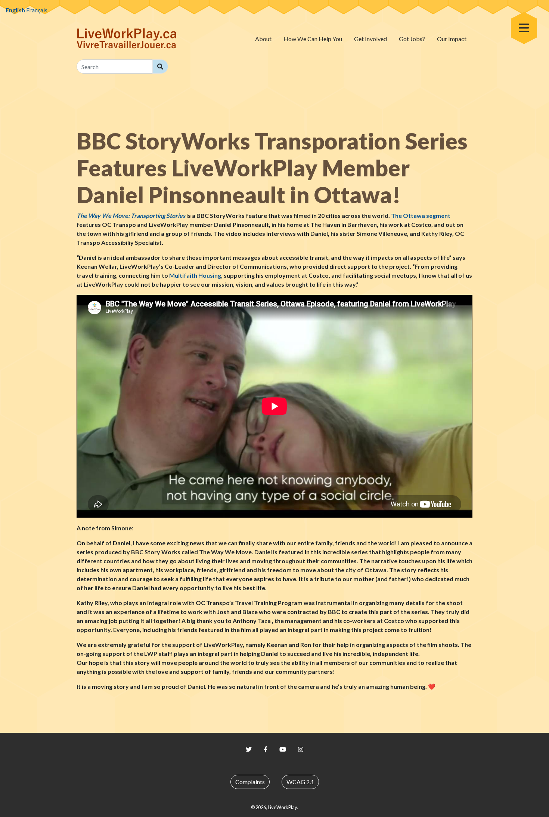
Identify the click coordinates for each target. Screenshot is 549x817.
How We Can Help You (312, 38)
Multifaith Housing (195, 275)
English (15, 9)
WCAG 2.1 (300, 781)
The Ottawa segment (420, 215)
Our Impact (451, 38)
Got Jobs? (412, 38)
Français (36, 9)
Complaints (250, 781)
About (263, 38)
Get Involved (370, 38)
